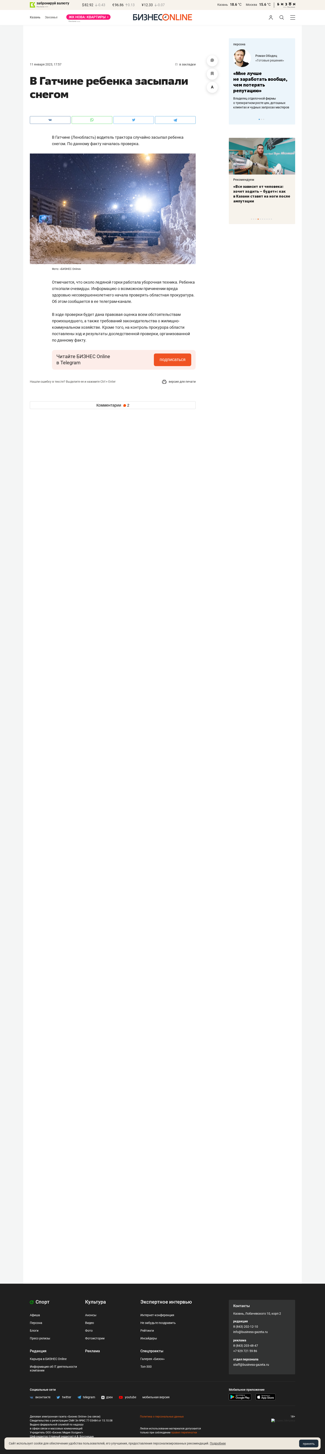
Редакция (38, 1351)
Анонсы (90, 1315)
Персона (36, 1323)
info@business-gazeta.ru (250, 1332)
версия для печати (182, 381)
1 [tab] (259, 119)
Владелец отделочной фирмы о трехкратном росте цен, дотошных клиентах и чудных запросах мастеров (261, 103)
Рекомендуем (243, 179)
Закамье (51, 17)
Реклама (92, 1351)
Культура (95, 1302)
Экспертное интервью (166, 1302)
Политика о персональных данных (162, 1416)
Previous (235, 119)
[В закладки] (212, 74)
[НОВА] (88, 18)
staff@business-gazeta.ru (251, 1364)
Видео (89, 1323)
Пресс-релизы (40, 1338)
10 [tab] (271, 219)
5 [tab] (260, 219)
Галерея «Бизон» (152, 1359)
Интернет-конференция (157, 1315)
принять (309, 1443)
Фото (89, 1330)
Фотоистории (95, 1338)
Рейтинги (147, 1330)
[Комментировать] (212, 60)
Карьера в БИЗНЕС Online (48, 1359)
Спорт (42, 1302)
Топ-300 (146, 1366)
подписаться (172, 359)
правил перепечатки (184, 1432)
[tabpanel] (262, 79)
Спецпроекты (151, 1351)
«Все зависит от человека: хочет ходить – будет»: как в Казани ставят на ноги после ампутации (261, 194)
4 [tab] (258, 219)
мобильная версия (156, 1397)
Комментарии (112, 405)
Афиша (35, 1315)
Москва (251, 4)
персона (239, 44)
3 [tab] (263, 119)
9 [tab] (269, 219)
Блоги (34, 1330)
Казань (222, 4)
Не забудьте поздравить (158, 1323)
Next (290, 119)
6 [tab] (262, 219)
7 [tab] (264, 219)
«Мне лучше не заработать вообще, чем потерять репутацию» (260, 82)
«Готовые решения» (269, 60)
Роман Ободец (266, 56)
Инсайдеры (148, 1338)
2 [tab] (261, 119)
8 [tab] (267, 219)
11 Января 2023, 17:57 (45, 64)
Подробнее (218, 1443)
